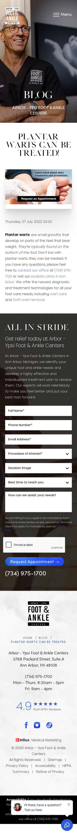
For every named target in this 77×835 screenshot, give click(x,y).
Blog (43, 638)
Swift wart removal (28, 300)
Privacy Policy (17, 766)
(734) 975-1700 (25, 573)
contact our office (33, 270)
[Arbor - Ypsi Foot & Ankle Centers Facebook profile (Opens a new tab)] (26, 725)
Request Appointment (32, 561)
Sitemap (55, 760)
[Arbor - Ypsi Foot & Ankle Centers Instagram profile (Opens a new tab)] (37, 725)
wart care (58, 294)
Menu (66, 14)
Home (28, 638)
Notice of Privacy (50, 772)
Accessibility (45, 766)
